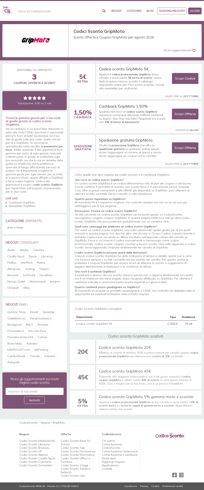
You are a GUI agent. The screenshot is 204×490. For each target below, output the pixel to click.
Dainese (49, 356)
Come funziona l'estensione (120, 451)
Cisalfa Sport (15, 256)
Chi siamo (108, 441)
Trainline (38, 250)
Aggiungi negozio (172, 10)
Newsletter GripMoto (22, 206)
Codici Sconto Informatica (77, 455)
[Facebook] (174, 475)
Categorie (134, 10)
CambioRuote (16, 356)
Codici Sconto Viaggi (74, 465)
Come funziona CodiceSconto (112, 446)
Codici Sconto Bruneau (34, 448)
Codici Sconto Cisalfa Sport (37, 458)
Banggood (14, 324)
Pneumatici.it (15, 331)
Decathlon (46, 275)
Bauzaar (13, 275)
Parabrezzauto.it (40, 318)
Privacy (144, 486)
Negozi (116, 10)
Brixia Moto (14, 343)
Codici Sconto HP (30, 451)
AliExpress (14, 269)
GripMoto (59, 422)
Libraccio (47, 256)
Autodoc (32, 343)
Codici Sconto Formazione (78, 451)
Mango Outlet (16, 281)
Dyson (33, 256)
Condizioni (131, 486)
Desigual (13, 287)
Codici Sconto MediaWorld (37, 441)
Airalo (11, 250)
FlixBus (11, 262)
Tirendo (35, 356)
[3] (34, 98)
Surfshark (29, 275)
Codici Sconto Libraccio (34, 444)
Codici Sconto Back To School (75, 442)
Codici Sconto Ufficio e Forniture (75, 460)
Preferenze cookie (173, 486)
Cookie (155, 486)
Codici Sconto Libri (73, 475)
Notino (41, 262)
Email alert (109, 458)
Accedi (195, 10)
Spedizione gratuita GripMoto (126, 140)
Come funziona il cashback (119, 455)
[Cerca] (104, 11)
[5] (44, 98)
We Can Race (37, 331)
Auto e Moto (15, 227)
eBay (26, 287)
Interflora (26, 262)
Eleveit (34, 312)
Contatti (107, 468)
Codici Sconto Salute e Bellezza (75, 470)
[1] (25, 98)
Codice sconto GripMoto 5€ (124, 68)
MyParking (41, 349)
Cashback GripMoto (22, 202)
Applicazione (110, 465)
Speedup (49, 312)
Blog (150, 10)
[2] (30, 98)
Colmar (42, 337)
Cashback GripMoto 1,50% (123, 106)
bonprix (55, 281)
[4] (39, 98)
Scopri (185, 78)
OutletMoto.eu (16, 318)
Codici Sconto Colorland (35, 461)
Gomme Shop (16, 312)
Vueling (30, 269)
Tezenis (44, 269)
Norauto (42, 324)
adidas (24, 250)
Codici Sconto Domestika (35, 465)
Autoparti (13, 362)
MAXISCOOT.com (18, 349)
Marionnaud (37, 281)
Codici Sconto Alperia (33, 455)
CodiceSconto (28, 422)
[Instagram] (181, 475)
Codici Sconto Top (73, 448)
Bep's (29, 324)
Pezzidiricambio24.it (20, 337)
